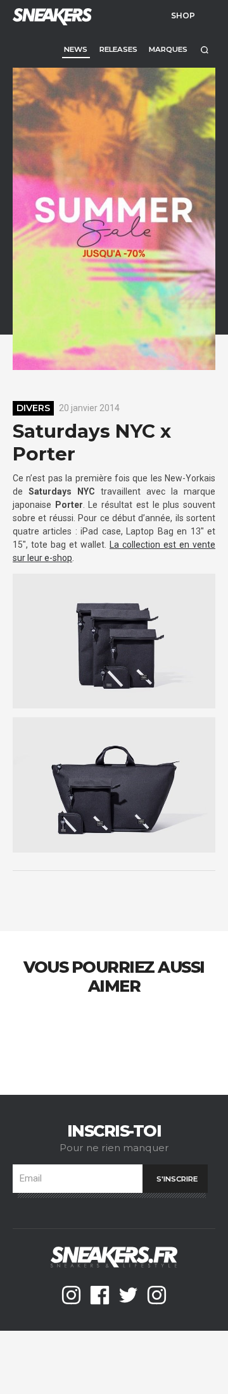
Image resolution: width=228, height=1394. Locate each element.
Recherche (204, 49)
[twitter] (128, 1295)
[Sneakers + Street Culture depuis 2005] (50, 15)
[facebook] (99, 1295)
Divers (33, 408)
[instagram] (71, 1295)
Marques (168, 49)
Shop (183, 15)
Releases (118, 49)
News (75, 49)
